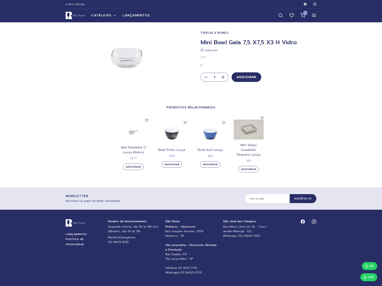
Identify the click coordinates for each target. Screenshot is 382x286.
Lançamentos (136, 15)
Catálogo (101, 15)
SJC (371, 277)
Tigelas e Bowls (215, 33)
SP (372, 266)
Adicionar (246, 77)
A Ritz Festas (75, 4)
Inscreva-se (303, 199)
